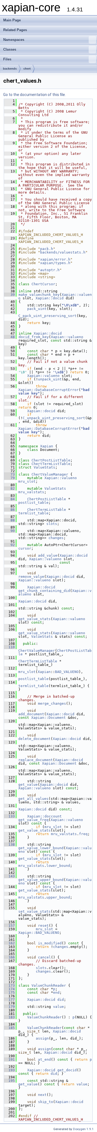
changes (56, 538)
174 (9, 989)
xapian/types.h (55, 263)
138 (9, 844)
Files (7, 59)
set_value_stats (34, 911)
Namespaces (13, 40)
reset (43, 925)
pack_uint (37, 309)
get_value (28, 785)
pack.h (46, 249)
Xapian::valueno (67, 337)
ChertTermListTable (51, 464)
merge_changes (52, 703)
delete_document (34, 739)
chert (27, 68)
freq (83, 834)
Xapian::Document (48, 718)
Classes (9, 49)
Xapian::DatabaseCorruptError (48, 390)
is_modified (50, 943)
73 (9, 474)
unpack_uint (50, 379)
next (42, 1095)
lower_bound (58, 866)
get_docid (67, 1070)
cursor (24, 548)
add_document (31, 714)
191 (9, 1059)
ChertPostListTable (51, 460)
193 (9, 1070)
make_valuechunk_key (39, 295)
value (58, 1007)
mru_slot (27, 481)
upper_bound (58, 897)
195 (9, 1081)
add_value (47, 555)
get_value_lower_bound (41, 848)
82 (9, 488)
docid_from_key (34, 337)
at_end (44, 1059)
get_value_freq (33, 820)
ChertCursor (43, 284)
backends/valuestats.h (62, 252)
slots (51, 524)
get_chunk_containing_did (44, 591)
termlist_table (33, 513)
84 (9, 499)
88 (9, 520)
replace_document (35, 760)
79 (9, 478)
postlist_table (33, 503)
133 (9, 816)
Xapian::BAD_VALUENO (38, 933)
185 (9, 1028)
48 (9, 337)
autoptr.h (50, 270)
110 (9, 647)
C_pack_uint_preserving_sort (47, 316)
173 (9, 985)
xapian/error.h (55, 259)
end (56, 992)
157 (9, 925)
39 (9, 295)
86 (9, 510)
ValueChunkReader (49, 985)
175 (9, 992)
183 (9, 1017)
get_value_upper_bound (41, 880)
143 (9, 876)
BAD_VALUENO (67, 672)
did (60, 1000)
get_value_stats (34, 619)
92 (9, 545)
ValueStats (44, 467)
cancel (44, 957)
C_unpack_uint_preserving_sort (54, 418)
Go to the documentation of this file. (34, 94)
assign (42, 1038)
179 (9, 1007)
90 (9, 531)
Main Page (12, 20)
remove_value (31, 577)
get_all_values (33, 799)
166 (9, 957)
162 (9, 943)
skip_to (45, 1102)
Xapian (46, 446)
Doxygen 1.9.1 (83, 1129)
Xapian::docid (50, 298)
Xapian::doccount (44, 816)
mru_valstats (31, 492)
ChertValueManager (50, 474)
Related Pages (15, 30)
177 (9, 1000)
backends (10, 68)
